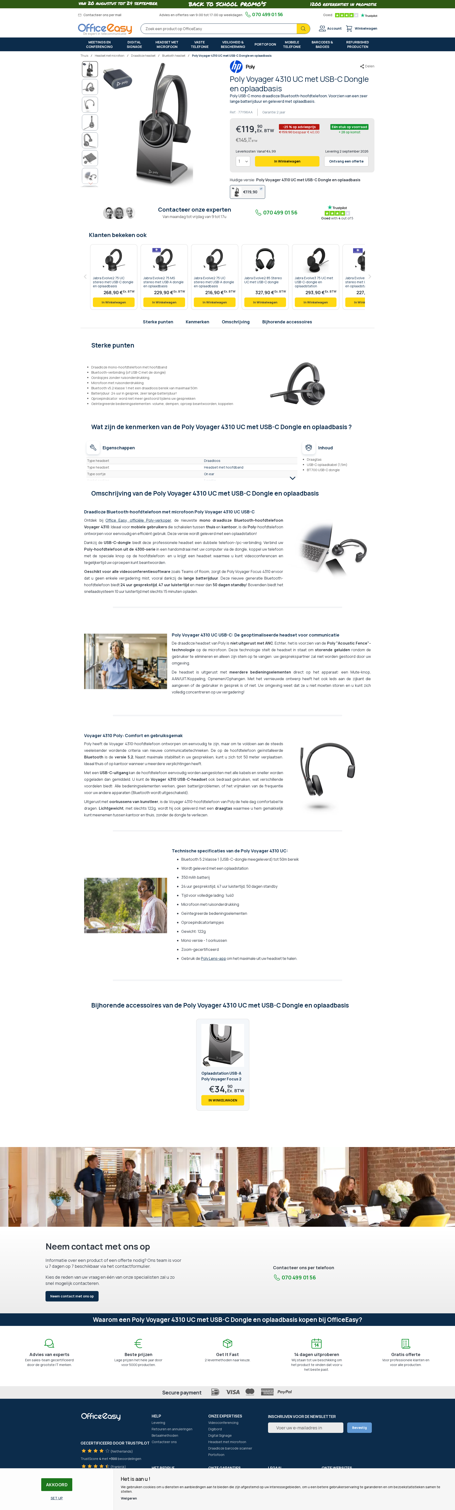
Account (334, 28)
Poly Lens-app (213, 958)
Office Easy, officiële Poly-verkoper (138, 520)
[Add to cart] (114, 302)
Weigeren (129, 1498)
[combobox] (225, 28)
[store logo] (105, 29)
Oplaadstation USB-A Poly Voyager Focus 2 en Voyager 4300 (221, 1079)
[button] (90, 87)
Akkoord (57, 1484)
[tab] (227, 344)
